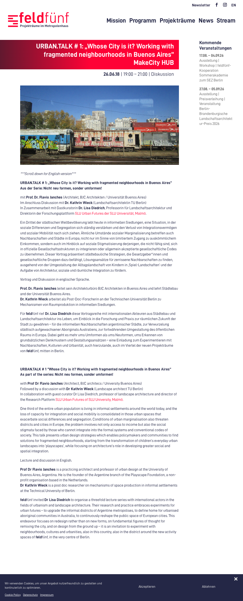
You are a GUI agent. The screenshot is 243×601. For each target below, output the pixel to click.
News (206, 21)
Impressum (47, 594)
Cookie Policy (13, 594)
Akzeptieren (147, 586)
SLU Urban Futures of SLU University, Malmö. (89, 400)
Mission (116, 21)
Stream (226, 21)
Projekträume (177, 21)
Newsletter (201, 5)
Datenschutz (30, 594)
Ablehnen (208, 586)
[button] (236, 579)
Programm (142, 21)
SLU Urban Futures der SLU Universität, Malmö (110, 213)
